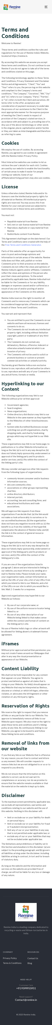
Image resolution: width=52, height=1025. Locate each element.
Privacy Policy (10, 958)
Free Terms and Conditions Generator (23, 245)
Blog (29, 963)
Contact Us (32, 958)
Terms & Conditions (12, 963)
